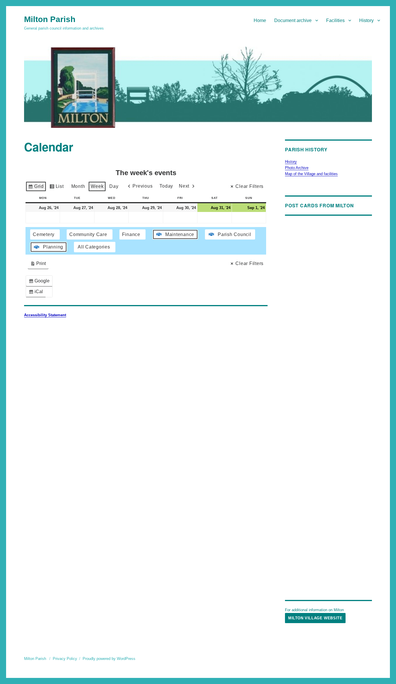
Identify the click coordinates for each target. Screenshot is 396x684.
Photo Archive (296, 168)
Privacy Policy (65, 658)
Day (113, 186)
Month (78, 186)
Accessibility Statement (45, 315)
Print (38, 265)
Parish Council (234, 234)
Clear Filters (249, 186)
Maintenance (179, 234)
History (366, 20)
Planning (53, 246)
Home (260, 20)
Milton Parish (49, 19)
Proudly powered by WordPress (109, 658)
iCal (37, 293)
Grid (36, 188)
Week (97, 186)
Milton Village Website (315, 618)
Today (166, 186)
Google (40, 282)
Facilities (335, 20)
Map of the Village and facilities (311, 174)
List (56, 188)
